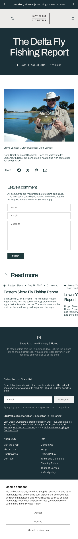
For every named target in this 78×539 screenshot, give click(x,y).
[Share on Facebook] (19, 170)
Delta (23, 65)
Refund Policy (48, 454)
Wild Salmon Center (23, 427)
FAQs (44, 449)
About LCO (10, 449)
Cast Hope (49, 424)
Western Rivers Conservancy (26, 424)
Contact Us (47, 445)
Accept (38, 513)
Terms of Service (37, 199)
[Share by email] (45, 170)
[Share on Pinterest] (36, 170)
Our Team (9, 458)
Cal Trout (52, 422)
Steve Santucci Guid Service (37, 148)
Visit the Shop (11, 445)
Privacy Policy (33, 503)
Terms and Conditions (52, 458)
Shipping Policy (49, 463)
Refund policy (48, 472)
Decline (38, 521)
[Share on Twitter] (28, 170)
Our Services (11, 454)
